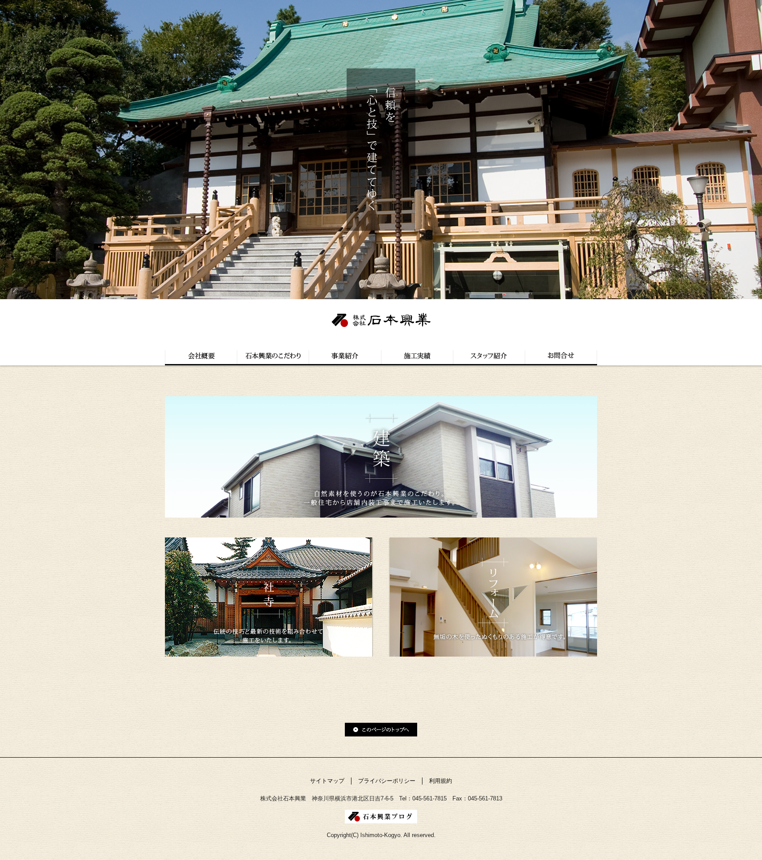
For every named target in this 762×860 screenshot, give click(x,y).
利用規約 (440, 780)
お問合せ (561, 355)
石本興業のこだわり (273, 355)
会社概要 (201, 355)
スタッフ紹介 (489, 355)
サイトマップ (327, 780)
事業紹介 (345, 355)
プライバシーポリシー (386, 780)
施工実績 (417, 355)
